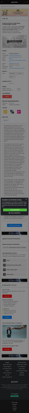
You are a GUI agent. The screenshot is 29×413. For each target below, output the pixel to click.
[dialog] (14, 206)
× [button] (26, 199)
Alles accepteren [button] (15, 209)
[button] (14, 213)
